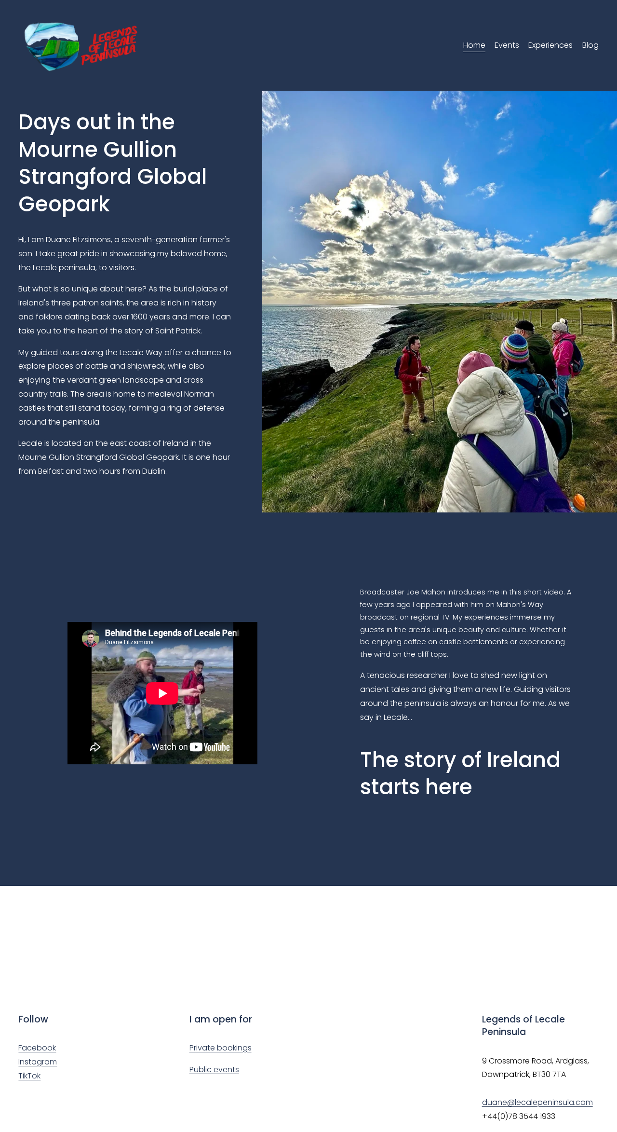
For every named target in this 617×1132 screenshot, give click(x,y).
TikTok (29, 1075)
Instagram (37, 1061)
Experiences (550, 45)
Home (474, 45)
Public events (214, 1069)
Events (507, 45)
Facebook (37, 1047)
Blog (590, 45)
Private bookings (220, 1047)
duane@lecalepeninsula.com (537, 1102)
